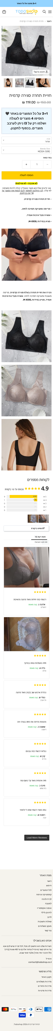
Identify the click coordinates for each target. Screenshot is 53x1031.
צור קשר (48, 930)
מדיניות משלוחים (44, 981)
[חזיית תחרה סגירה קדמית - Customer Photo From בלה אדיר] (33, 519)
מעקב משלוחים (45, 926)
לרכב (49, 917)
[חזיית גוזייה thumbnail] (43, 83)
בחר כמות (47, 158)
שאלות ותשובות (45, 921)
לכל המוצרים (46, 890)
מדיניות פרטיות (45, 990)
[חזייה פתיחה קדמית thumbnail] (30, 83)
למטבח (48, 903)
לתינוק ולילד (46, 912)
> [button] (36, 837)
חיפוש (49, 885)
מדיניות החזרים (45, 986)
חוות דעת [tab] (42, 536)
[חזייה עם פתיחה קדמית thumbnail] (19, 83)
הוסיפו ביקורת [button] (37, 528)
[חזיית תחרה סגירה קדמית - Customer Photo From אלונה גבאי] (43, 519)
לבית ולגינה (47, 899)
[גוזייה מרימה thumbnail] (8, 83)
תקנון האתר (46, 977)
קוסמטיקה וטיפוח (44, 894)
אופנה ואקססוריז (44, 908)
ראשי (49, 21)
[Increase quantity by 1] (26, 164)
